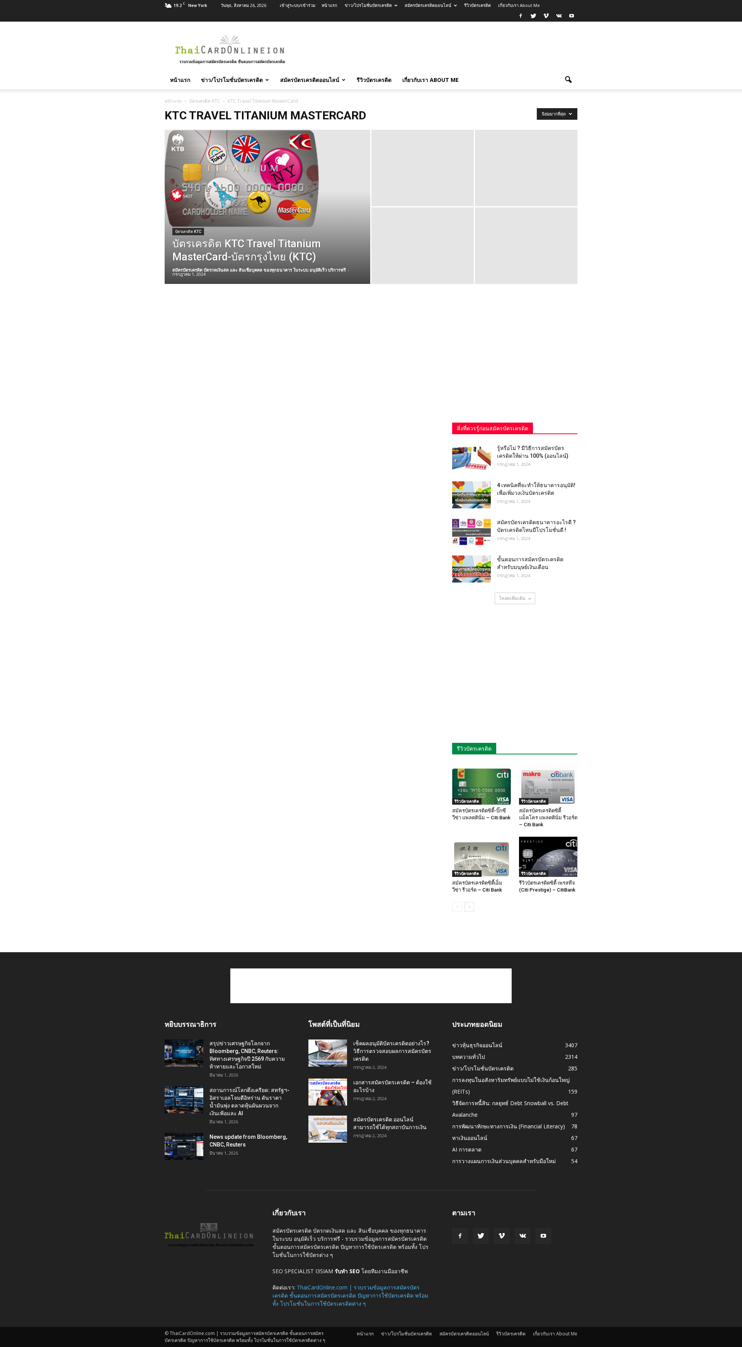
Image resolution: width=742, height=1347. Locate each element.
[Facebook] (520, 16)
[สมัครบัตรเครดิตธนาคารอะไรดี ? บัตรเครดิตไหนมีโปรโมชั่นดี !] (471, 531)
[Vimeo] (546, 16)
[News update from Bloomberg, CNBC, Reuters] (184, 1146)
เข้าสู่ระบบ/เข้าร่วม (297, 5)
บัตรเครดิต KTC (188, 231)
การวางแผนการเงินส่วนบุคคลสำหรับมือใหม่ (504, 1161)
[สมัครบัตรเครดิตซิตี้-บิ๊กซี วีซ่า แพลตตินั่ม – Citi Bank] (481, 784)
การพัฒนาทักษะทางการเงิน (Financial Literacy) (508, 1126)
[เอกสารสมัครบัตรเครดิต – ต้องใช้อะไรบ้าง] (327, 1092)
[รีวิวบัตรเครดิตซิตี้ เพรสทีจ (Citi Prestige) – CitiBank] (548, 857)
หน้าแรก (329, 5)
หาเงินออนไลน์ (469, 1137)
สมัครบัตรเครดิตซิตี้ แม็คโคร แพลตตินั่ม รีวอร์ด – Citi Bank (548, 817)
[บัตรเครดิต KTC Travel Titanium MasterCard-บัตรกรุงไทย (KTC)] (267, 178)
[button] (568, 80)
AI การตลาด (467, 1149)
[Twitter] (533, 16)
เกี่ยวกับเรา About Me (519, 5)
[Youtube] (571, 16)
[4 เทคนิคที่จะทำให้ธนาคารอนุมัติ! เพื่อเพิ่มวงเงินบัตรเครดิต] (471, 494)
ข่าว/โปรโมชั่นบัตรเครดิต (368, 5)
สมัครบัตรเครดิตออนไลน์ (428, 5)
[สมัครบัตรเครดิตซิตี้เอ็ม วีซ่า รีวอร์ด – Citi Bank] (481, 857)
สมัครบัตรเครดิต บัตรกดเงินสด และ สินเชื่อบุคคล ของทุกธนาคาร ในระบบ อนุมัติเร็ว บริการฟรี (259, 270)
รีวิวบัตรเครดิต (477, 5)
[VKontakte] (559, 16)
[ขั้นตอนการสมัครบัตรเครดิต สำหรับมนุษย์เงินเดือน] (471, 569)
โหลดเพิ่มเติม (512, 598)
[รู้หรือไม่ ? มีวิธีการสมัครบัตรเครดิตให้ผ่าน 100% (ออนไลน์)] (471, 457)
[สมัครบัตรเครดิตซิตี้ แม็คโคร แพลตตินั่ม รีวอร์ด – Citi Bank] (548, 784)
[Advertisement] (436, 49)
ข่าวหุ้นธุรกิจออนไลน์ (477, 1045)
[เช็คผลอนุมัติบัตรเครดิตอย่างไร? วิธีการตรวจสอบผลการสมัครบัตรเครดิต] (327, 1053)
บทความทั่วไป (468, 1056)
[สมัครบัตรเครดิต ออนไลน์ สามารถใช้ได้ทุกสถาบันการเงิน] (327, 1129)
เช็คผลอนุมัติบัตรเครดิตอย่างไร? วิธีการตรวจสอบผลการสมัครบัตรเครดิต (392, 1051)
